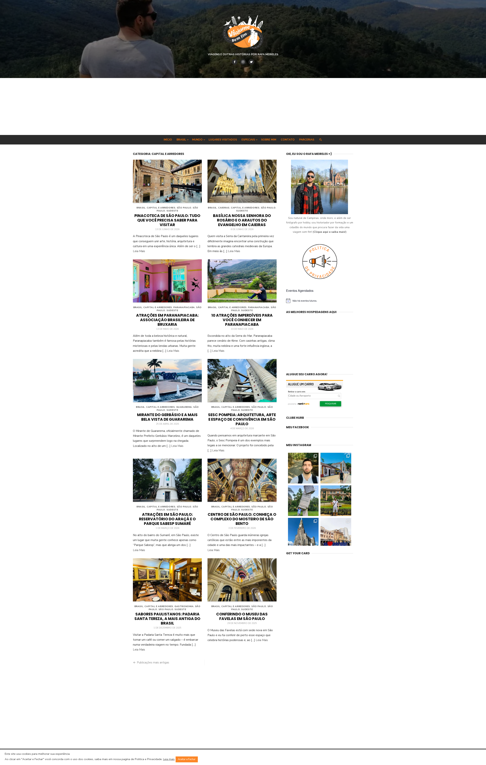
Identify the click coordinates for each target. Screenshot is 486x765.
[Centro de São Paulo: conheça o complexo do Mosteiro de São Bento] (241, 480)
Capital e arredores (161, 207)
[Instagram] (243, 62)
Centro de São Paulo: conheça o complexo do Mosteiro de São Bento (242, 519)
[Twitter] (251, 62)
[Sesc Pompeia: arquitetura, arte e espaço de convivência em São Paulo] (241, 381)
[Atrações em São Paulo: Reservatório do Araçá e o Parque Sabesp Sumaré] (167, 480)
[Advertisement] (243, 106)
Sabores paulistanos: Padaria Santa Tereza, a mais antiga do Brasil (167, 618)
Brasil (181, 139)
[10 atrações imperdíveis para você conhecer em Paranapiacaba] (241, 281)
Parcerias (306, 139)
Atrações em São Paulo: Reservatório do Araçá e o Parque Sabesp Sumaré (167, 519)
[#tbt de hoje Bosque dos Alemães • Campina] (303, 468)
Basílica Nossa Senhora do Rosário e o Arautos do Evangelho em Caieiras (242, 220)
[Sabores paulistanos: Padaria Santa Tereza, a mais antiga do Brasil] (167, 580)
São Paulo (184, 207)
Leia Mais (139, 251)
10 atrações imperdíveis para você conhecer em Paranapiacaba (242, 320)
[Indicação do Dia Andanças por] (303, 533)
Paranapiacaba (184, 307)
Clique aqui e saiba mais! (330, 232)
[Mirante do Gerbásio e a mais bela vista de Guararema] (167, 381)
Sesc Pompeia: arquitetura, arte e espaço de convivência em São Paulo (242, 419)
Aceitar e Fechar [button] (187, 759)
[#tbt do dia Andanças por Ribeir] (335, 533)
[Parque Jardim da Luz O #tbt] (335, 500)
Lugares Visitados (223, 139)
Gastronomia (184, 606)
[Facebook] (234, 62)
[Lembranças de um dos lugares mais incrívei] (303, 500)
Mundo (197, 139)
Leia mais (169, 759)
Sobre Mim (268, 139)
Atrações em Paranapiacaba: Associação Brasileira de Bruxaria (167, 320)
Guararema (184, 407)
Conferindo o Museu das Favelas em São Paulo (242, 616)
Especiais (248, 139)
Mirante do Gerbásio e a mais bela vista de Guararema (167, 417)
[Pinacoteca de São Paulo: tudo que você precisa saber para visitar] (167, 181)
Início (168, 139)
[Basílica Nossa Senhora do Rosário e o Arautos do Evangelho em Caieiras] (241, 181)
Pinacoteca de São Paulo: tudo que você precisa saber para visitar (167, 220)
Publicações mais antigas (153, 662)
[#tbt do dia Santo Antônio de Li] (335, 468)
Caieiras (224, 207)
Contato (288, 139)
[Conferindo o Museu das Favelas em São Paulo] (241, 580)
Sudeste (172, 210)
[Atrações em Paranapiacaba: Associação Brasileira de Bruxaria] (167, 281)
